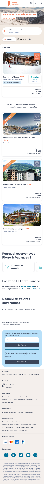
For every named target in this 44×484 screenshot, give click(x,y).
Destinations (7, 310)
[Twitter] (21, 455)
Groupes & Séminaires (22, 427)
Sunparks (15, 422)
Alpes (5, 18)
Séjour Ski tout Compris (9, 467)
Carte (22, 39)
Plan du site (22, 374)
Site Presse (13, 430)
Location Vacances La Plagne (27, 470)
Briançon (13, 187)
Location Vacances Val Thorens (32, 468)
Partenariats (9, 427)
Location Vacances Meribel (19, 471)
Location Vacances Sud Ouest (11, 474)
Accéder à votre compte (25, 412)
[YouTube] (28, 455)
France (12, 18)
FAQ (3, 374)
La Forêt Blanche (15, 79)
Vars (22, 79)
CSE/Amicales (14, 424)
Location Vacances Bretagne (27, 474)
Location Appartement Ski (22, 465)
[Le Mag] (35, 455)
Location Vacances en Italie (22, 477)
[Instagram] (13, 455)
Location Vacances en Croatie (27, 476)
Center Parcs (6, 422)
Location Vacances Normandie (33, 473)
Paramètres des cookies (25, 399)
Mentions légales (7, 397)
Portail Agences (26, 424)
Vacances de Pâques (24, 463)
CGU (10, 399)
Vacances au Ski (35, 463)
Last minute (30, 310)
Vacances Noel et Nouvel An (33, 481)
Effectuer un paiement (9, 412)
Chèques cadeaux (33, 374)
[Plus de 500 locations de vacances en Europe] (13, 3)
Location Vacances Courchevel (11, 470)
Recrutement (23, 430)
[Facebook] (6, 455)
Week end (19, 310)
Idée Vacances (6, 473)
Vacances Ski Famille (35, 465)
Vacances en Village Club (17, 473)
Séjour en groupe (12, 374)
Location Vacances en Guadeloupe (18, 479)
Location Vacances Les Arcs (15, 468)
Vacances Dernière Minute (34, 471)
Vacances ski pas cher (8, 465)
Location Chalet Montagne (23, 467)
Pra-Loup (13, 143)
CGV (15, 399)
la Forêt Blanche (27, 286)
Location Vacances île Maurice (17, 481)
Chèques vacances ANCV (11, 463)
